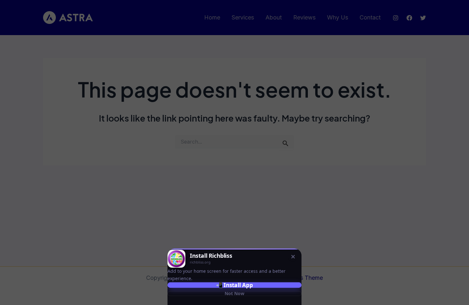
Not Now (234, 293)
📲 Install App (234, 285)
